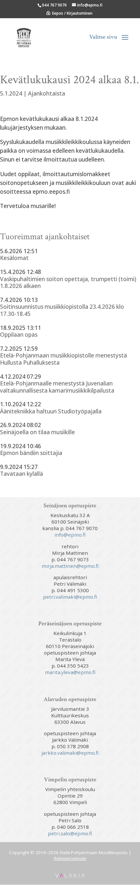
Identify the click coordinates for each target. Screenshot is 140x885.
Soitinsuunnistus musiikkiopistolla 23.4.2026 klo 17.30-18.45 (62, 310)
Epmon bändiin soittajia (31, 453)
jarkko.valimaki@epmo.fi (70, 752)
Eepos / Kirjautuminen (72, 13)
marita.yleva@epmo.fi (70, 672)
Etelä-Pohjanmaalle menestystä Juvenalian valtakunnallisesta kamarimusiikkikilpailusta (57, 387)
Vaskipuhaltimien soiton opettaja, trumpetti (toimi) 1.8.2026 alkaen (68, 283)
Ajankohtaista (46, 93)
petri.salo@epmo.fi (70, 833)
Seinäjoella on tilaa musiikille (37, 432)
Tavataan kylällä (21, 473)
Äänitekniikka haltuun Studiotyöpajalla (51, 411)
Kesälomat (14, 258)
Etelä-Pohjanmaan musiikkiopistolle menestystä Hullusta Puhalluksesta (63, 359)
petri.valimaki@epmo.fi (70, 596)
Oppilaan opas (18, 334)
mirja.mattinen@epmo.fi (70, 566)
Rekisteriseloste (70, 858)
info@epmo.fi (70, 534)
